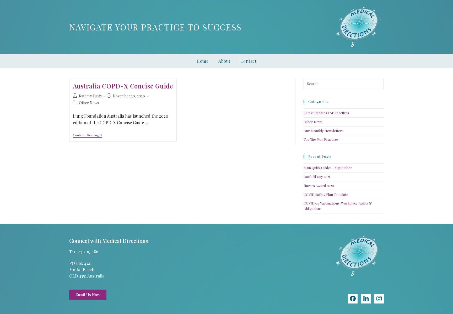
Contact (248, 61)
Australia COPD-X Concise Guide (123, 86)
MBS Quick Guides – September (328, 167)
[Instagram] (379, 298)
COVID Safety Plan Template (326, 194)
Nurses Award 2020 (319, 185)
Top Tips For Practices (321, 139)
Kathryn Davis (90, 95)
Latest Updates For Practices (326, 113)
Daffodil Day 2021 (317, 176)
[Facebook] (353, 298)
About (224, 61)
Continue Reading (87, 135)
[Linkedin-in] (366, 298)
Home (202, 61)
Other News (89, 102)
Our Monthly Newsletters (323, 130)
